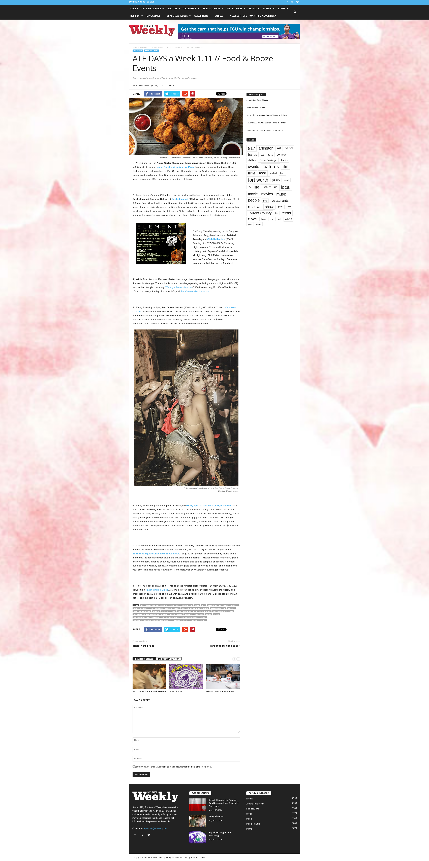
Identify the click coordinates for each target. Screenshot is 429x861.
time (272, 219)
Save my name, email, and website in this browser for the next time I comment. (173, 767)
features (270, 166)
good (286, 180)
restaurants (280, 200)
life (256, 187)
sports (280, 207)
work (280, 219)
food (173, 611)
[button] (295, 12)
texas (286, 213)
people (254, 200)
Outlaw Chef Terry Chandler (146, 617)
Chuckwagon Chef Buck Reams (195, 608)
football (273, 173)
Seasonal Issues (177, 15)
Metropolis (234, 8)
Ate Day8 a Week (151, 51)
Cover (134, 8)
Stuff (281, 8)
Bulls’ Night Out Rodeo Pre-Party (222, 605)
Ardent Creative (198, 857)
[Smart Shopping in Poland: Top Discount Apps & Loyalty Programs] (197, 804)
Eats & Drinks (211, 8)
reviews (254, 207)
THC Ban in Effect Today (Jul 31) (269, 130)
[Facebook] (287, 2)
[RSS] (292, 2)
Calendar (189, 8)
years (258, 224)
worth (288, 219)
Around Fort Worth (255, 803)
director (284, 160)
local (208, 614)
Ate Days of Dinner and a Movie (149, 691)
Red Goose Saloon (189, 617)
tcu (276, 213)
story (289, 207)
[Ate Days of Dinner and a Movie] (149, 676)
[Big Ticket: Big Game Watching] (197, 837)
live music (199, 614)
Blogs (249, 813)
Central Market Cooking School (164, 608)
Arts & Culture (151, 8)
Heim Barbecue (176, 614)
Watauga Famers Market (178, 287)
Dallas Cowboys (267, 160)
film (285, 166)
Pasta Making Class (170, 617)
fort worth (204, 611)
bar (203, 605)
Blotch (172, 8)
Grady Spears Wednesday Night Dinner (150, 614)
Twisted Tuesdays (197, 620)
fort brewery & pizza (187, 611)
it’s (249, 187)
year (250, 224)
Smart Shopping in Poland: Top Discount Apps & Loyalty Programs (224, 802)
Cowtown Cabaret (142, 611)
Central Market (141, 608)
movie (253, 194)
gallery (276, 179)
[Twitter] (298, 2)
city (270, 154)
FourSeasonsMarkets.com (195, 291)
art (279, 148)
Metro (249, 829)
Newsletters (238, 15)
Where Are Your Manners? (220, 691)
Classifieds (201, 15)
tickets (263, 219)
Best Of (135, 15)
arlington (187, 605)
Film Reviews (252, 808)
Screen (267, 8)
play (265, 200)
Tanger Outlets (179, 620)
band (197, 605)
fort (282, 173)
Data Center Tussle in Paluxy (274, 115)
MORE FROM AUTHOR (168, 659)
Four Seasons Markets (223, 611)
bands (252, 154)
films (252, 173)
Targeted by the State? (224, 645)
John (249, 108)
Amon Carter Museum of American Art (163, 605)
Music (252, 8)
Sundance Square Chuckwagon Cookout (152, 620)
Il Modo (188, 614)
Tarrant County (260, 213)
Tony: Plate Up (216, 816)
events (165, 611)
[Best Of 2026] (186, 676)
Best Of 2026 (175, 691)
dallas (156, 611)
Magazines (153, 15)
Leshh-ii (250, 100)
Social (219, 15)
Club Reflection (218, 608)
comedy (231, 608)
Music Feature (253, 824)
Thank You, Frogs (143, 645)
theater (252, 219)
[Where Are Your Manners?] (223, 676)
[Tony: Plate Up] (197, 821)
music (216, 614)
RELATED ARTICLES (144, 659)
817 (142, 605)
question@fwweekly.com (156, 828)
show (202, 617)
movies (267, 194)
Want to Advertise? (263, 15)
